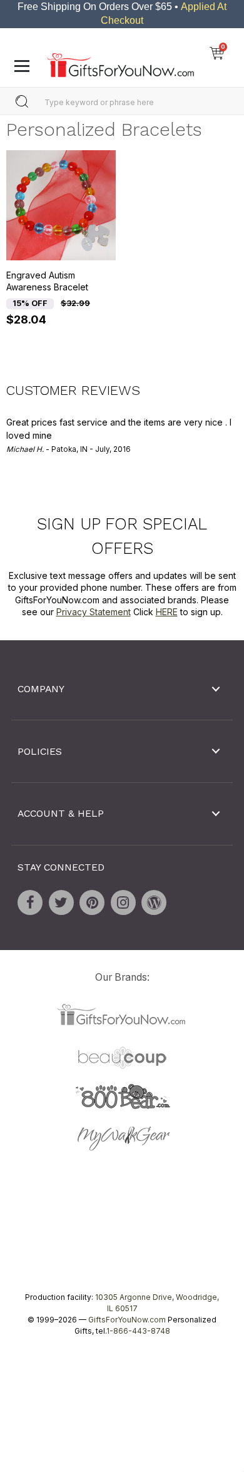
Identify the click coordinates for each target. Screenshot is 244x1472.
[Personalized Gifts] (120, 62)
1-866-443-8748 (138, 1331)
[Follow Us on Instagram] (123, 902)
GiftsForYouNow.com (127, 1319)
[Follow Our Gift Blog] (153, 902)
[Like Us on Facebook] (30, 902)
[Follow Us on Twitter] (61, 902)
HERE (167, 612)
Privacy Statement (93, 612)
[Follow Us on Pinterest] (91, 902)
